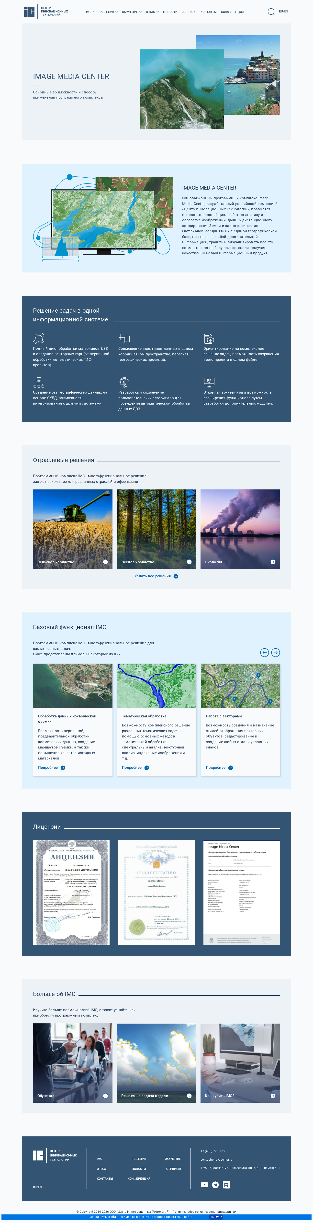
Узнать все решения (153, 576)
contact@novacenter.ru (217, 1159)
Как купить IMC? (219, 1096)
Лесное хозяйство (138, 562)
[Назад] (264, 652)
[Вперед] (275, 652)
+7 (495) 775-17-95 (214, 1151)
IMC (89, 12)
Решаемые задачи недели (144, 1096)
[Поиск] (271, 11)
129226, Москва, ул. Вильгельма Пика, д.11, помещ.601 (240, 1168)
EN (286, 11)
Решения (107, 12)
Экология (213, 562)
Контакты (209, 12)
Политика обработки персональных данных (204, 1211)
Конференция (232, 12)
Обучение (130, 12)
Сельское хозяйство (55, 562)
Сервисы (189, 12)
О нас (150, 12)
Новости (170, 12)
